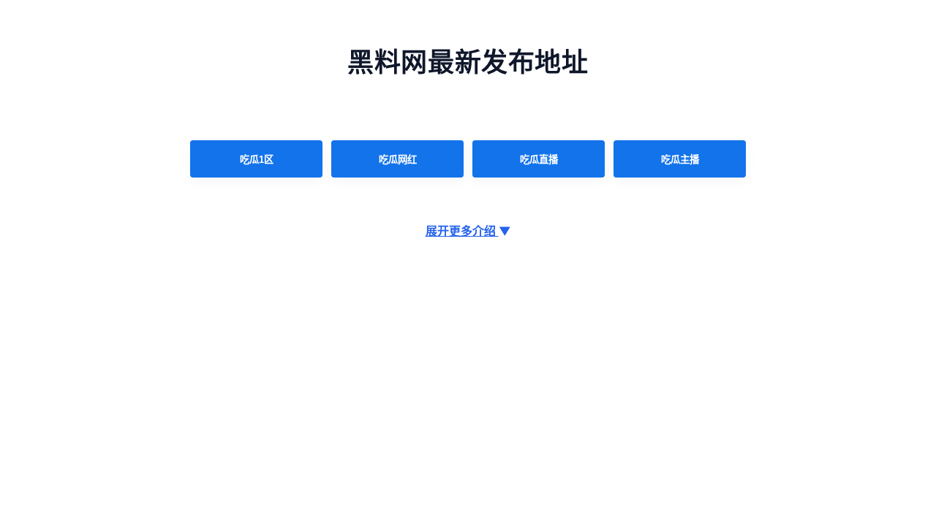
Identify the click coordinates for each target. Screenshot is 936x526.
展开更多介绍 (468, 231)
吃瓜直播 (539, 159)
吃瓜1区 (256, 159)
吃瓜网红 (398, 159)
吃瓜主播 (680, 159)
